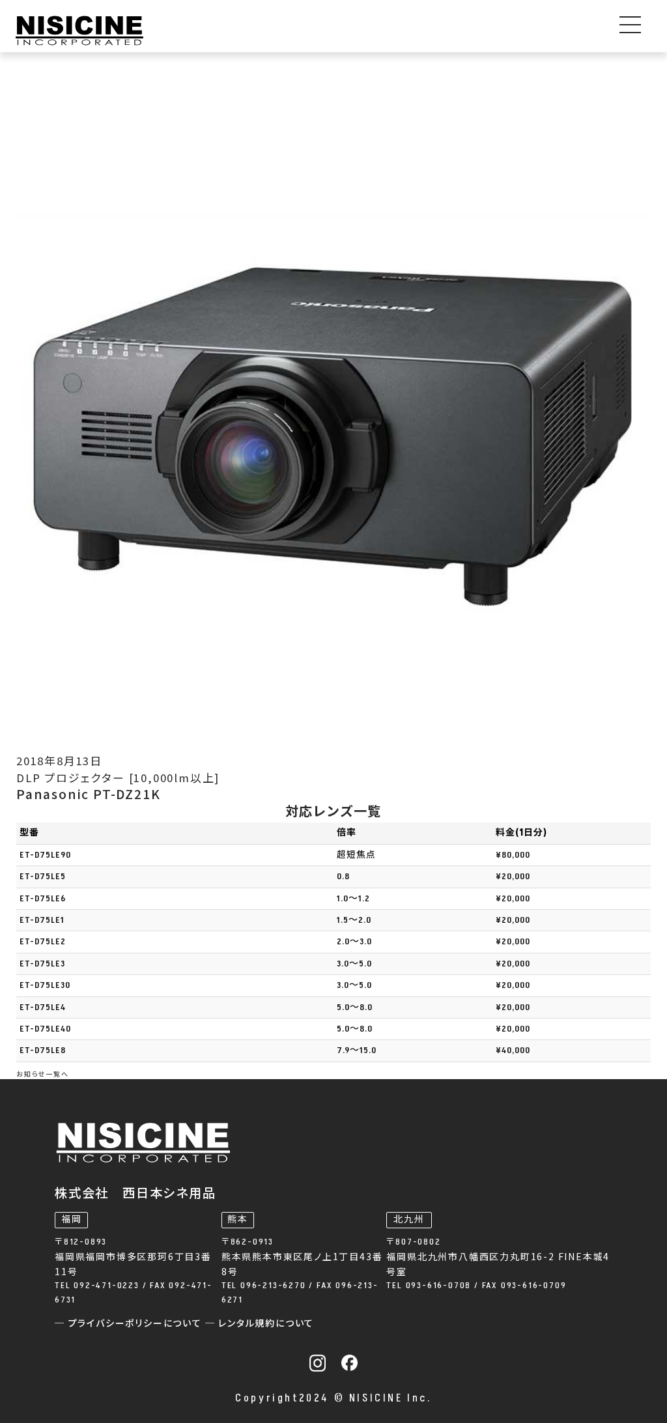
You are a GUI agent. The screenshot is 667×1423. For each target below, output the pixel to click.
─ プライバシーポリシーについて (130, 1323)
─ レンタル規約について (260, 1323)
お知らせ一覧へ (42, 1073)
